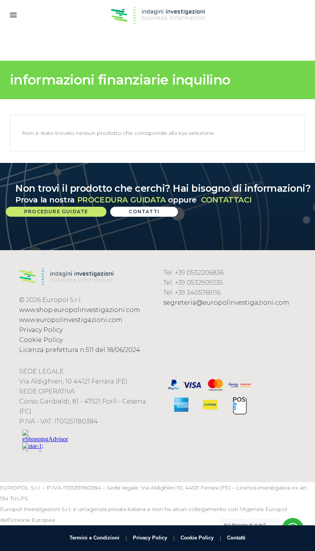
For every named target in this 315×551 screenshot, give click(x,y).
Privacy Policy (41, 330)
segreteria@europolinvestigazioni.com (226, 302)
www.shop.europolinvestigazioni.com (79, 310)
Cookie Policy (41, 340)
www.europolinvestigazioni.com (71, 320)
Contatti (236, 538)
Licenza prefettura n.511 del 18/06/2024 (79, 350)
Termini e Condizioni (94, 538)
